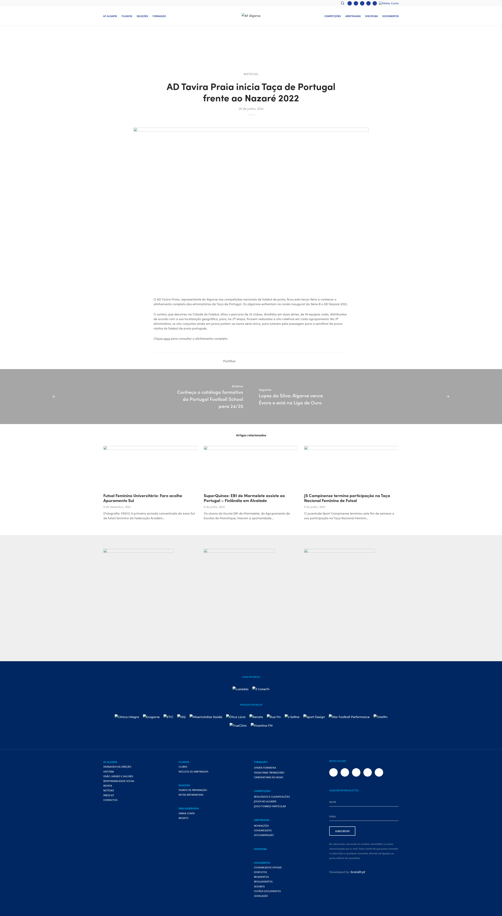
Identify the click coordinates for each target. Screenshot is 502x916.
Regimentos (261, 876)
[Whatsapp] (368, 3)
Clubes (183, 766)
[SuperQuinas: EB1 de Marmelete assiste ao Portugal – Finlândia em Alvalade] (279, 467)
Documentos (390, 16)
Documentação (264, 835)
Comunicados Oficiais (268, 867)
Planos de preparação (193, 790)
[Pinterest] (270, 360)
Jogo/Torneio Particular (270, 806)
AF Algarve (110, 16)
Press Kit (108, 795)
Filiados (127, 16)
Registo (183, 818)
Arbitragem (353, 16)
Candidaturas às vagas (268, 777)
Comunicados (263, 830)
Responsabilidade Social (119, 781)
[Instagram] (356, 3)
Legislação (261, 895)
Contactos (110, 800)
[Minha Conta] (389, 3)
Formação (159, 16)
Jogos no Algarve (265, 801)
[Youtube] (362, 3)
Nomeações (261, 825)
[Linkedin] (252, 360)
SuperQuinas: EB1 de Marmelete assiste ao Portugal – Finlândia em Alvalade (244, 497)
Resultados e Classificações (272, 796)
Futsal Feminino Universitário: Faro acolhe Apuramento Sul (142, 497)
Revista (107, 785)
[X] (246, 360)
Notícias (251, 74)
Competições (332, 16)
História (108, 771)
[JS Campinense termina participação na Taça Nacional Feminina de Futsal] (379, 467)
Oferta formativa (265, 767)
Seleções (142, 16)
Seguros (259, 886)
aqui (167, 338)
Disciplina (371, 16)
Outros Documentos (267, 891)
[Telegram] (264, 360)
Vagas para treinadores (269, 772)
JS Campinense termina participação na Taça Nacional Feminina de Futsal (347, 497)
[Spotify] (375, 3)
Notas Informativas (191, 794)
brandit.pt (358, 872)
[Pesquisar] (343, 3)
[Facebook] (349, 3)
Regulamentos (263, 881)
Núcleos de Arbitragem (193, 771)
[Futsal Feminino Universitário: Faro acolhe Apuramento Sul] (178, 467)
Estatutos (260, 872)
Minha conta (187, 813)
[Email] (276, 360)
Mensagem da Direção (117, 766)
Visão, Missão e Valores (118, 776)
